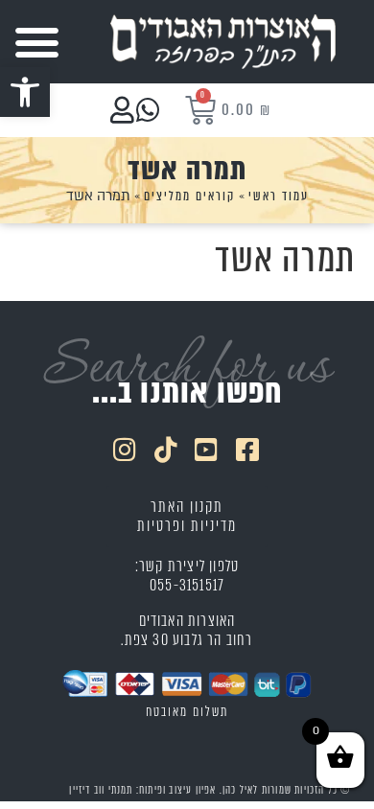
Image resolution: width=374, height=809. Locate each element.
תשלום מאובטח (187, 711)
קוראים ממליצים (189, 196)
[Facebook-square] (248, 448)
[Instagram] (125, 448)
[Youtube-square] (208, 448)
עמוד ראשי (278, 196)
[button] (25, 92)
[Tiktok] (167, 448)
